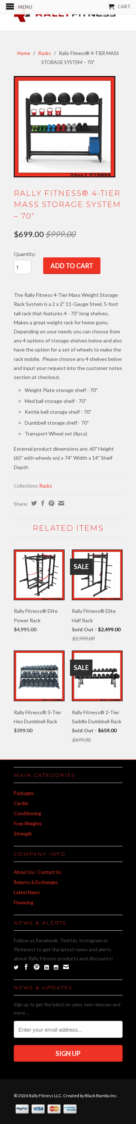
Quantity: (25, 254)
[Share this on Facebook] (42, 503)
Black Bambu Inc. (101, 1095)
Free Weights (28, 823)
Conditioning (27, 813)
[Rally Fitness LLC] (68, 15)
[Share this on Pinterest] (50, 503)
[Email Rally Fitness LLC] (66, 967)
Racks (44, 53)
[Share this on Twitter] (33, 503)
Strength (23, 834)
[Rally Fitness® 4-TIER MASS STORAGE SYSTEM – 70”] (64, 126)
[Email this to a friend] (60, 503)
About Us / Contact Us (37, 872)
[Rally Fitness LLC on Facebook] (26, 967)
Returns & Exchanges (36, 882)
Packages (24, 793)
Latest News (27, 892)
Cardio (21, 803)
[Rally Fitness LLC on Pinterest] (37, 967)
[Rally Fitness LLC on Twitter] (16, 967)
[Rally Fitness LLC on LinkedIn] (46, 967)
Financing (23, 902)
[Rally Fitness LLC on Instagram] (56, 967)
